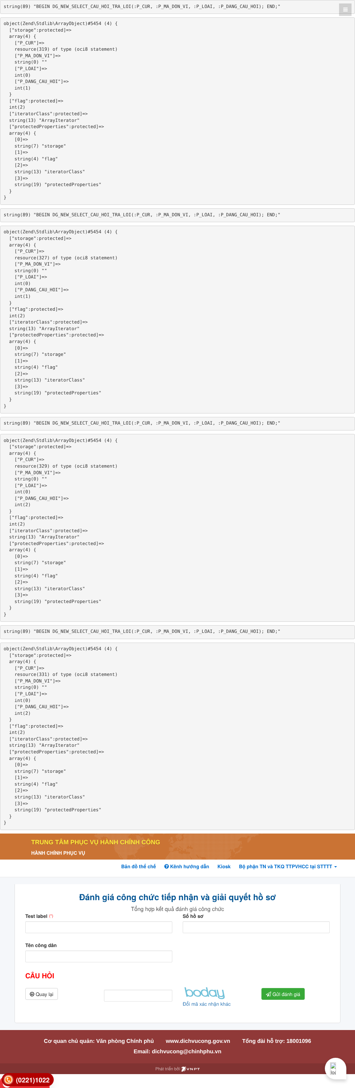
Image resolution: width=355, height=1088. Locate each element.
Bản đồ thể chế (138, 866)
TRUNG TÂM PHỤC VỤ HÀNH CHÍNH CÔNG (95, 842)
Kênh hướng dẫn (189, 866)
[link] (28, 1080)
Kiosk (224, 866)
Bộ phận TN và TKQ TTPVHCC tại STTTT (286, 866)
